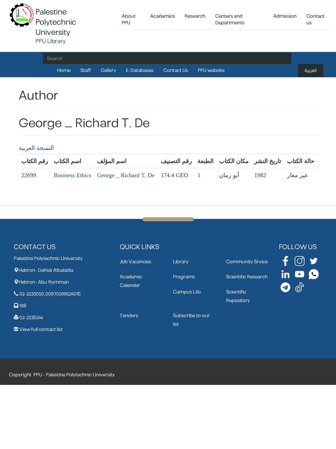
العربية (310, 70)
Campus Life (187, 292)
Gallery (108, 70)
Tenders (129, 315)
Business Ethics (72, 175)
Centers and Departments (229, 19)
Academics (162, 16)
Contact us (315, 19)
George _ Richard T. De (126, 175)
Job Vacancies (135, 262)
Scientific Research (247, 277)
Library (181, 262)
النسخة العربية (36, 148)
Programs (184, 277)
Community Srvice (247, 262)
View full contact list (41, 329)
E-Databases (140, 70)
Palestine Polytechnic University (55, 22)
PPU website (211, 70)
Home (64, 70)
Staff (85, 70)
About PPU (129, 19)
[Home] (22, 14)
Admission (285, 16)
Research (195, 16)
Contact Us (175, 70)
